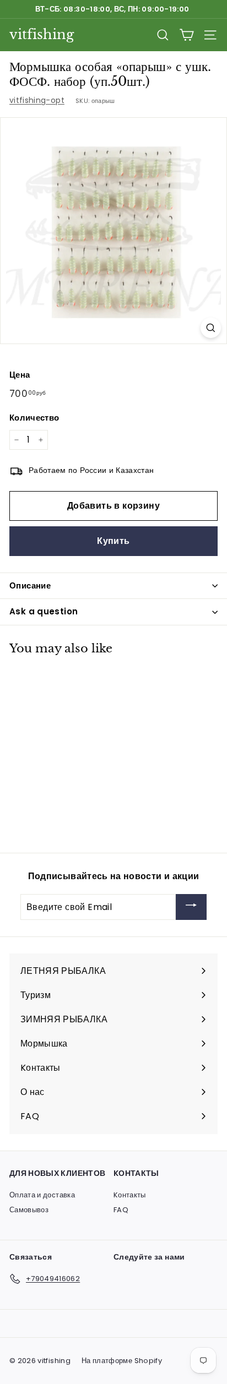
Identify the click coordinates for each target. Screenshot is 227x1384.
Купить (113, 541)
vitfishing (41, 34)
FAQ (121, 1210)
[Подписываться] (191, 907)
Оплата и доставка (42, 1195)
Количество (34, 417)
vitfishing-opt (36, 100)
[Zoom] (211, 328)
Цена (19, 374)
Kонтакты (130, 1195)
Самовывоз (28, 1210)
